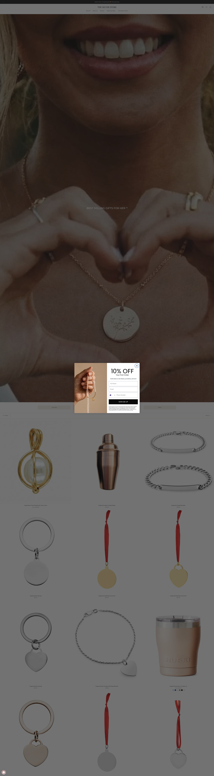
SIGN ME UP (123, 402)
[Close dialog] (137, 366)
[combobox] (112, 395)
